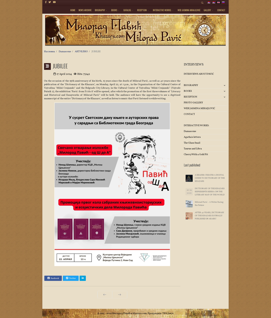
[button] (220, 85)
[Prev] (105, 294)
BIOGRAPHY (100, 10)
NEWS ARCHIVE (85, 10)
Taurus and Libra (193, 148)
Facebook (54, 278)
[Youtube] (54, 2)
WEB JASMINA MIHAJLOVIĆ (189, 10)
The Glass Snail (192, 143)
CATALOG (127, 10)
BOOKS (114, 10)
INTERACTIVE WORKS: (162, 10)
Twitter (72, 278)
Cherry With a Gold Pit (196, 154)
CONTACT (221, 10)
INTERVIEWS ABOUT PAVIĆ (199, 74)
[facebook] (46, 2)
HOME (72, 10)
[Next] (119, 294)
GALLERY (207, 10)
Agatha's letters (192, 137)
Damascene (190, 131)
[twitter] (50, 2)
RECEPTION (142, 10)
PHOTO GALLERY (193, 102)
